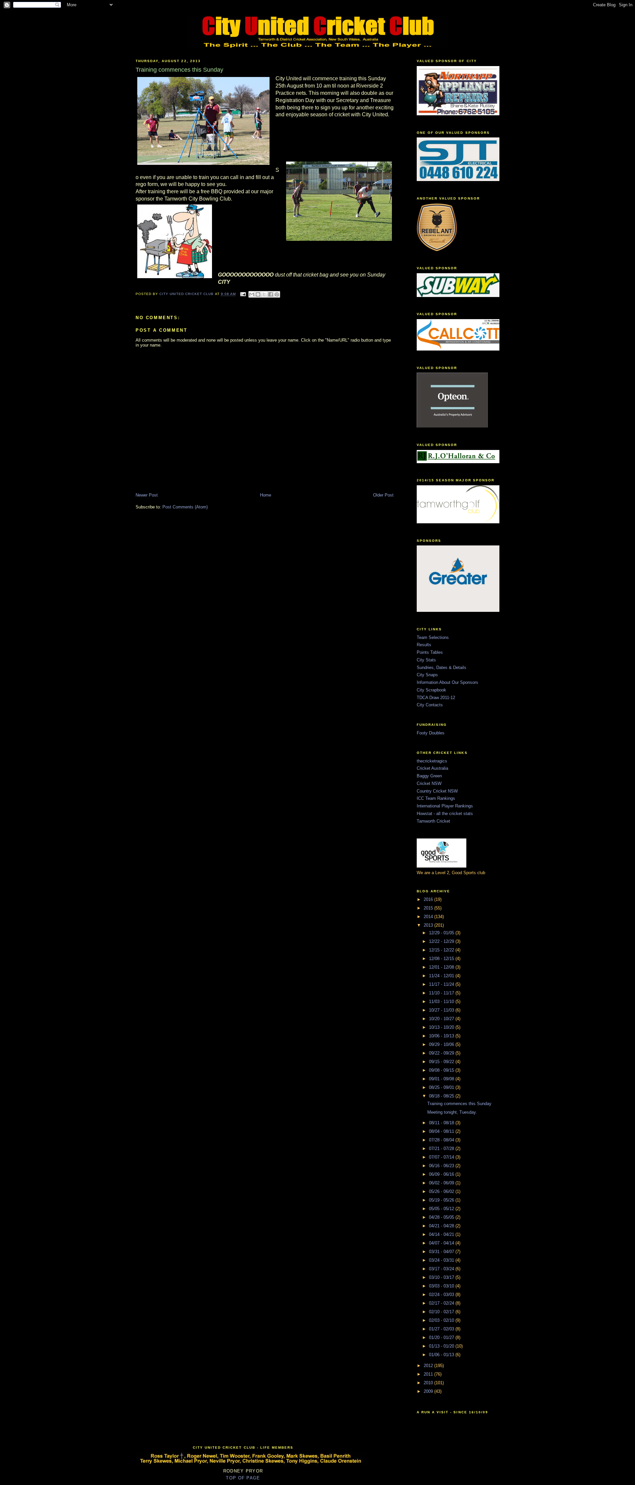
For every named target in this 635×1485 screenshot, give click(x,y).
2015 (429, 908)
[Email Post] (243, 294)
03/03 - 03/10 (442, 1285)
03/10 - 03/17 (442, 1277)
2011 (429, 1374)
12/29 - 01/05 (442, 932)
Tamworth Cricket (433, 821)
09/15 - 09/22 (442, 1061)
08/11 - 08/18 (442, 1122)
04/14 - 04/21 (442, 1234)
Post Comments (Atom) (185, 506)
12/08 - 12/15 (442, 958)
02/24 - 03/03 (442, 1294)
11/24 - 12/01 (442, 975)
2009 (429, 1391)
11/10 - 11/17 (442, 992)
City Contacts (430, 704)
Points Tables (430, 652)
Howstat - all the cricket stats (445, 813)
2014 (429, 916)
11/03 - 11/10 (442, 1001)
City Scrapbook (431, 689)
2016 (429, 899)
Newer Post (147, 495)
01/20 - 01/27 (442, 1337)
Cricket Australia (432, 768)
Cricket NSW (429, 783)
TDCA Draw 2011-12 (436, 697)
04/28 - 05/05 (442, 1217)
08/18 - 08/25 (442, 1096)
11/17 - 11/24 (442, 984)
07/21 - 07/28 (442, 1148)
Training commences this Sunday (459, 1103)
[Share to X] (264, 294)
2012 (429, 1365)
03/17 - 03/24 (442, 1268)
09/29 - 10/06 (442, 1044)
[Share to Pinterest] (277, 294)
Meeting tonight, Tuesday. (452, 1112)
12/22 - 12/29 (442, 941)
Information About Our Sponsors (447, 682)
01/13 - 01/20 (442, 1346)
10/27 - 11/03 (442, 1010)
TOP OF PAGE (243, 1477)
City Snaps (427, 674)
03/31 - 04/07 (442, 1251)
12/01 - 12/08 (442, 967)
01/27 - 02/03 (442, 1328)
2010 (429, 1382)
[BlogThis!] (258, 294)
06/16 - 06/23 (442, 1165)
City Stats (426, 659)
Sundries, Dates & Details (441, 667)
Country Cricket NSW (437, 791)
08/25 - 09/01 (442, 1087)
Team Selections (433, 637)
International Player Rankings (445, 805)
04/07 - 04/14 (442, 1243)
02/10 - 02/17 (442, 1311)
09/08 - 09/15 (442, 1070)
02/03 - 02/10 (442, 1320)
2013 (429, 925)
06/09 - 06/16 (442, 1174)
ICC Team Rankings (436, 798)
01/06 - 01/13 (442, 1354)
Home (265, 495)
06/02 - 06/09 (442, 1182)
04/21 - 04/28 (442, 1225)
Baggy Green (429, 775)
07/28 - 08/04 (442, 1139)
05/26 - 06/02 (442, 1191)
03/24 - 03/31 (442, 1260)
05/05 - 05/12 (442, 1208)
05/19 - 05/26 (442, 1200)
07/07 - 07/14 (442, 1157)
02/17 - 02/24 (442, 1303)
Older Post (383, 495)
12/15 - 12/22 (442, 949)
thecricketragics (432, 761)
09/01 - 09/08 (442, 1078)
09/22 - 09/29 (442, 1053)
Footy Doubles (430, 732)
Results (424, 644)
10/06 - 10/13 (442, 1035)
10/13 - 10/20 (442, 1027)
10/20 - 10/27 (442, 1018)
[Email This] (251, 294)
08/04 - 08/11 (442, 1131)
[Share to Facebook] (270, 294)
